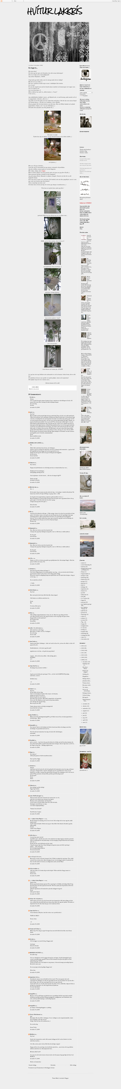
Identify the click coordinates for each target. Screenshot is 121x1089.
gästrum (83, 583)
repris (82, 616)
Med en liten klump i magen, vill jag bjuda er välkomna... (86, 355)
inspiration (83, 589)
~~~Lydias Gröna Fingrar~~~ (37, 818)
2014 (82, 646)
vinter (82, 637)
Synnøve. (32, 688)
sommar (83, 618)
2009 (82, 657)
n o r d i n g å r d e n (35, 856)
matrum (83, 602)
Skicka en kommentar (35, 1061)
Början (83, 572)
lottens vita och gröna (35, 898)
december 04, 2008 (35, 407)
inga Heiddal (33, 715)
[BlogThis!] (34, 387)
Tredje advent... (87, 683)
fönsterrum (84, 579)
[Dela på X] (35, 387)
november (85, 703)
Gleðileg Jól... (86, 674)
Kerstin (31, 397)
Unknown (32, 462)
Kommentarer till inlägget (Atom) (45, 1067)
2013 (82, 648)
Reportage (83, 614)
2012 (82, 650)
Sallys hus (32, 835)
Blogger (67, 1078)
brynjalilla (32, 993)
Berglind (32, 740)
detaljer (83, 575)
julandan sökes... (87, 680)
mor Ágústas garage (86, 604)
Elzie (31, 613)
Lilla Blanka (33, 590)
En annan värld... (87, 685)
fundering (83, 577)
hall (82, 585)
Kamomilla (32, 725)
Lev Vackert (84, 598)
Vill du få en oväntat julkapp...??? (89, 298)
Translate (85, 95)
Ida (30, 511)
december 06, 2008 (35, 934)
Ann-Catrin (32, 641)
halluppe (83, 587)
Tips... (82, 622)
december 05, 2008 (35, 814)
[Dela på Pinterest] (38, 387)
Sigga (31, 752)
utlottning (83, 633)
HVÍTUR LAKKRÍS (54, 11)
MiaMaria (32, 1034)
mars (84, 722)
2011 (82, 652)
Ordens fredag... (87, 695)
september (85, 708)
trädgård (83, 626)
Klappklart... (86, 676)
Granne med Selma (34, 928)
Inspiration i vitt (34, 977)
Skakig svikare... (87, 678)
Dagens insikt (84, 573)
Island (82, 590)
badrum (83, 566)
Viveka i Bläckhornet (35, 1014)
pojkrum (83, 610)
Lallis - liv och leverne (35, 628)
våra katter (84, 639)
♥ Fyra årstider (33, 868)
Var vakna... (86, 687)
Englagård (32, 528)
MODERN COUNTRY (35, 952)
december (85, 661)
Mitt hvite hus (33, 487)
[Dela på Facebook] (36, 387)
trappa (83, 624)
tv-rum (83, 627)
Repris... (89, 315)
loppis (82, 600)
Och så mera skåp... (88, 391)
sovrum (83, 620)
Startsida (53, 1065)
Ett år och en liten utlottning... (89, 279)
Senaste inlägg (32, 1065)
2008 (82, 659)
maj (84, 717)
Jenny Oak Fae (33, 666)
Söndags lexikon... (87, 693)
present (37, 389)
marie (31, 412)
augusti (85, 710)
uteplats (83, 631)
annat (82, 563)
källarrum (83, 594)
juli (84, 713)
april (84, 720)
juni (84, 715)
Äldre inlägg (73, 1065)
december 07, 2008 (35, 1029)
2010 (82, 655)
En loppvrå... (86, 697)
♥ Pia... (31, 558)
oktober (85, 706)
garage (83, 581)
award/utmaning (85, 564)
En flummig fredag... (89, 260)
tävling (83, 629)
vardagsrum (84, 635)
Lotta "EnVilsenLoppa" (35, 795)
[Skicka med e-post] (32, 387)
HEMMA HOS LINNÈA (36, 443)
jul (34, 389)
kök (82, 596)
